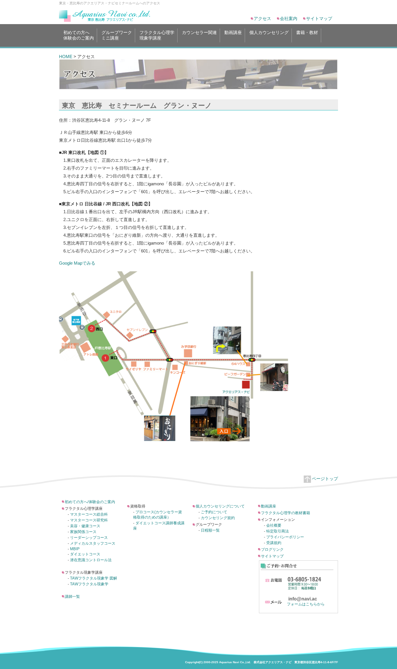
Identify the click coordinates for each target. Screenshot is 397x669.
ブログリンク (272, 549)
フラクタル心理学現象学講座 (157, 35)
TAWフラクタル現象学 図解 (93, 578)
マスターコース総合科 (89, 514)
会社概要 (273, 525)
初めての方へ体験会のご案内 (78, 35)
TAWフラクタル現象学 (89, 584)
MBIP (75, 549)
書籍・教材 (307, 32)
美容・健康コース (85, 526)
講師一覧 (72, 596)
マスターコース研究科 (89, 520)
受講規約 (273, 543)
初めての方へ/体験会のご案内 (90, 502)
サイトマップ (319, 18)
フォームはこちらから (306, 604)
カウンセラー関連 (199, 32)
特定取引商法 (277, 531)
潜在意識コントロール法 (91, 560)
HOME (65, 56)
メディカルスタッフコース (92, 543)
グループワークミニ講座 (116, 35)
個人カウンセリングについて (220, 506)
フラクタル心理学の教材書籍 (285, 513)
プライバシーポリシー (285, 537)
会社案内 (288, 18)
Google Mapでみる (77, 263)
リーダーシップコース (89, 537)
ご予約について (214, 512)
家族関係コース (83, 532)
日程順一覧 (210, 530)
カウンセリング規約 (218, 518)
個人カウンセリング (269, 32)
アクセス (262, 18)
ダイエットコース (85, 554)
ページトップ (325, 478)
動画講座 (233, 32)
